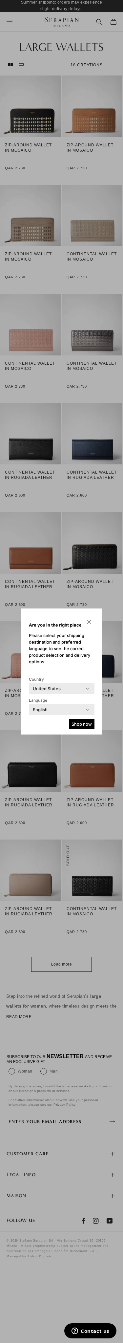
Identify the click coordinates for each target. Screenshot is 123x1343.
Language (38, 700)
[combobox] (47, 688)
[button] (89, 621)
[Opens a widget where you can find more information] (90, 1331)
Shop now (82, 724)
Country (36, 679)
